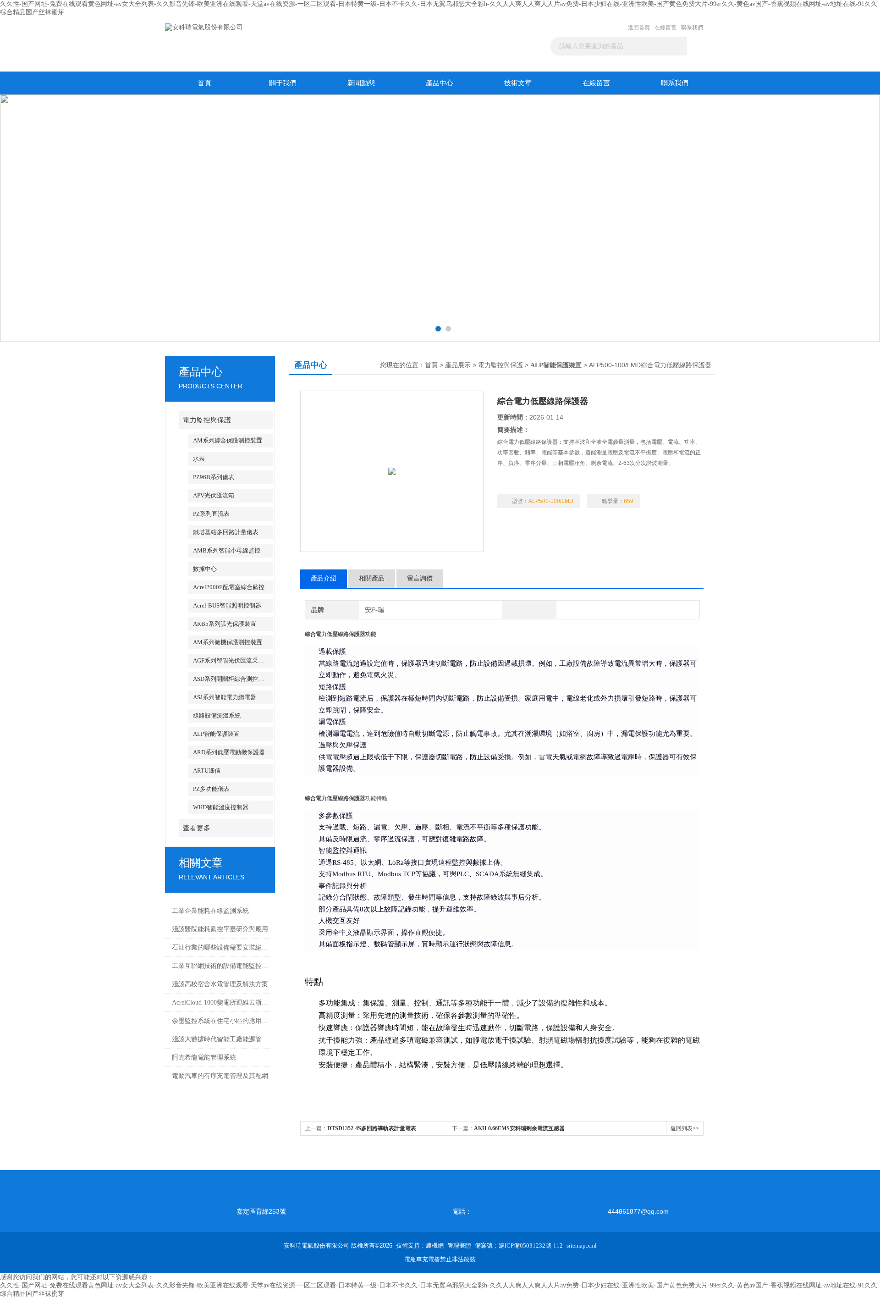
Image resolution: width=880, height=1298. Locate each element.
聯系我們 (692, 27)
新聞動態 (361, 83)
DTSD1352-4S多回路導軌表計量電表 (371, 1128)
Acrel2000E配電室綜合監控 (228, 587)
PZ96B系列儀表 (213, 477)
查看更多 (196, 828)
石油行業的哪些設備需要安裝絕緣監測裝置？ (221, 947)
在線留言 (665, 27)
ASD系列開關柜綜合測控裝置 (231, 678)
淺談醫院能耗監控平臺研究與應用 (220, 929)
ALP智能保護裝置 (216, 733)
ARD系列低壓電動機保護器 (229, 752)
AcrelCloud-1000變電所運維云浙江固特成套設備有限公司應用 (221, 1002)
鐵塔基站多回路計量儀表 (225, 532)
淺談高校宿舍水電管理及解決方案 (220, 984)
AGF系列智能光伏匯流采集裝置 (233, 660)
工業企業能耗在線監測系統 (210, 910)
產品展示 (458, 365)
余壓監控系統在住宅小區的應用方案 (221, 1020)
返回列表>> (685, 1128)
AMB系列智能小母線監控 (226, 550)
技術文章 (518, 83)
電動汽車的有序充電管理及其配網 (220, 1075)
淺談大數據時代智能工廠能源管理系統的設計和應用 (221, 1039)
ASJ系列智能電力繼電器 (224, 697)
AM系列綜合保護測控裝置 (227, 440)
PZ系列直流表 (211, 513)
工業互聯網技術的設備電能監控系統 (221, 965)
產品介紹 (323, 578)
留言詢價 (420, 578)
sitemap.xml (581, 1245)
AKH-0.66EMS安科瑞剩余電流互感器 (519, 1128)
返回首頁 (639, 27)
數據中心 (205, 568)
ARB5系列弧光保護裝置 (224, 623)
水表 (199, 458)
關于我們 (283, 83)
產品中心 (439, 83)
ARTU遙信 (206, 770)
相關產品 (372, 578)
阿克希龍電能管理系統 (204, 1057)
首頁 (204, 83)
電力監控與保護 (207, 420)
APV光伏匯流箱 (213, 495)
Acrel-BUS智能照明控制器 (227, 605)
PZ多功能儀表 (211, 788)
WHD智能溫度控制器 (220, 807)
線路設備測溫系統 (217, 715)
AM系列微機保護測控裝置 (227, 642)
